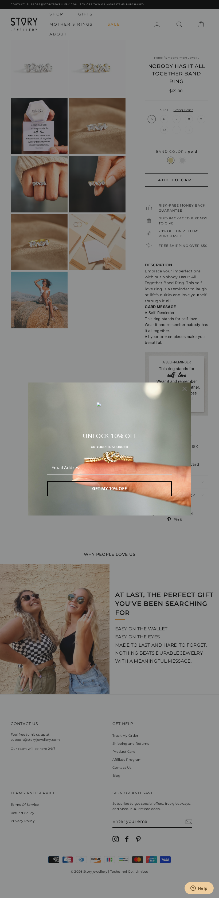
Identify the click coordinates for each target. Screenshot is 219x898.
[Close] (184, 388)
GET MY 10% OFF (109, 489)
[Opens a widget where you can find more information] (199, 888)
